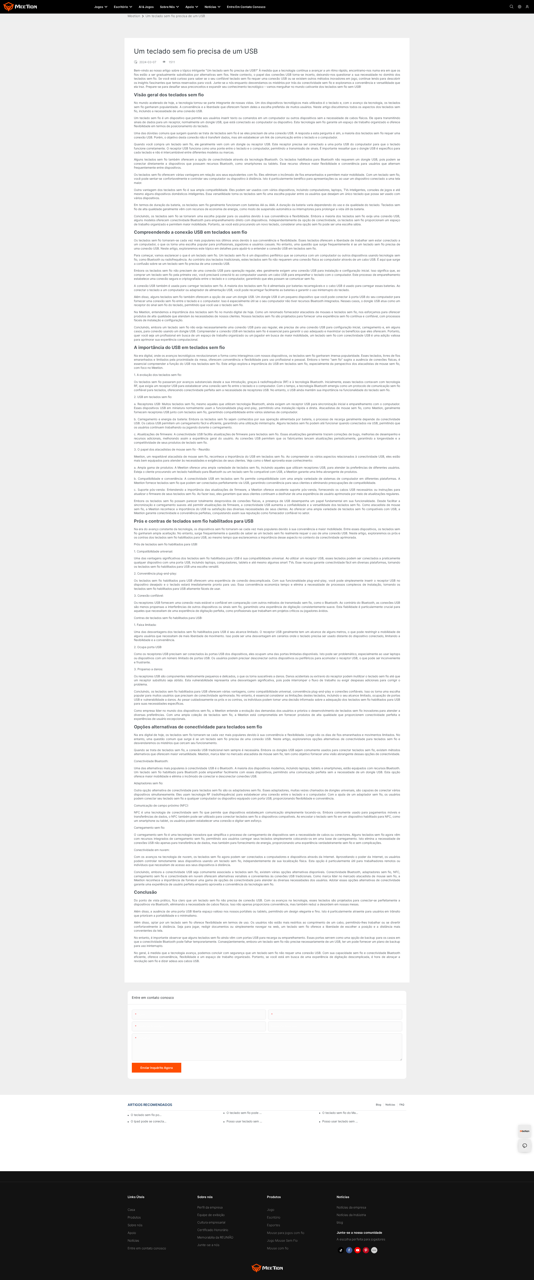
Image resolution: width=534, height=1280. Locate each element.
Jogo (270, 1210)
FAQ (401, 1104)
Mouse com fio (277, 1248)
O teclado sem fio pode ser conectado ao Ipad (245, 1112)
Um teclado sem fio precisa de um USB (175, 16)
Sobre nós (135, 1225)
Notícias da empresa (351, 1207)
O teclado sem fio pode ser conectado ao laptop (146, 1115)
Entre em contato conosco (147, 1248)
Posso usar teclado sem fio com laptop (340, 1121)
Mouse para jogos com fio (285, 1233)
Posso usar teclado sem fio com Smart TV (245, 1121)
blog (378, 1104)
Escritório (273, 1217)
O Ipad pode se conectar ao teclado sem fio (149, 1121)
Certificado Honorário (212, 1230)
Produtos (134, 1217)
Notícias (390, 1104)
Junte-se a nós (208, 1245)
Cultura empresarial (211, 1222)
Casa (131, 1210)
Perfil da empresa (210, 1207)
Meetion (134, 16)
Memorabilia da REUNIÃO (215, 1237)
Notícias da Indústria (351, 1215)
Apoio (132, 1233)
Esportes (273, 1225)
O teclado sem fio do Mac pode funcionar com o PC (340, 1112)
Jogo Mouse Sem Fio (282, 1240)
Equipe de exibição (211, 1215)
